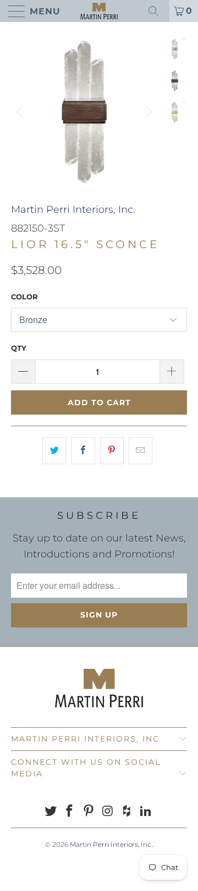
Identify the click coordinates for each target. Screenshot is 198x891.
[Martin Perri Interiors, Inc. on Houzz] (127, 812)
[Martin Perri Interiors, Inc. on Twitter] (50, 812)
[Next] (147, 112)
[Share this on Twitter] (54, 450)
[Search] (157, 11)
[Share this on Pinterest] (112, 450)
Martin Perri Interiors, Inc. (73, 209)
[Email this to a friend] (140, 450)
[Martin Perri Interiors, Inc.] (99, 11)
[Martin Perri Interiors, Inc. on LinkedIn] (146, 812)
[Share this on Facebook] (83, 450)
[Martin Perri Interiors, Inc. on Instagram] (108, 812)
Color (24, 296)
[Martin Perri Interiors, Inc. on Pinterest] (89, 812)
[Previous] (21, 112)
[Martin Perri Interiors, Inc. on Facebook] (70, 812)
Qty (18, 347)
